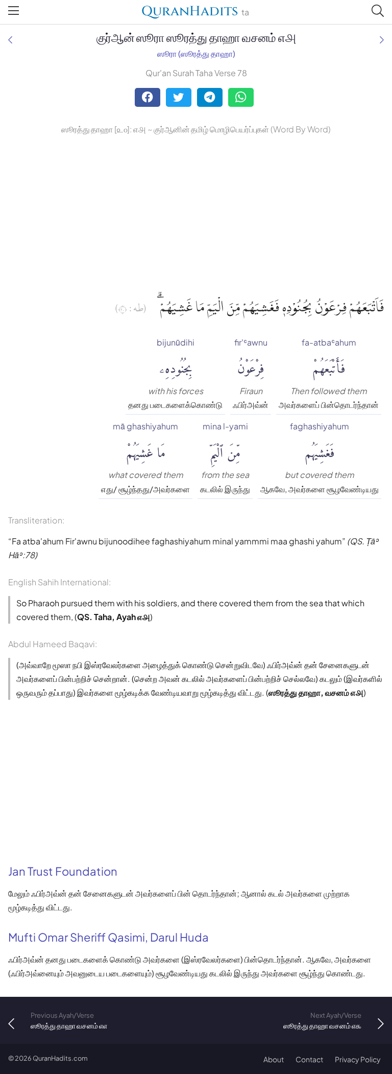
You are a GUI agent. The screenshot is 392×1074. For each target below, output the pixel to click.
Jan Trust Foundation (62, 871)
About (273, 1059)
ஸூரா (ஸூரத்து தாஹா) (196, 53)
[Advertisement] (196, 213)
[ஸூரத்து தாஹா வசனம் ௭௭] (10, 40)
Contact (309, 1059)
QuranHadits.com (60, 1058)
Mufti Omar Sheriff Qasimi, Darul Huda (108, 937)
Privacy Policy (358, 1059)
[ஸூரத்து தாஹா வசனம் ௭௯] (382, 40)
